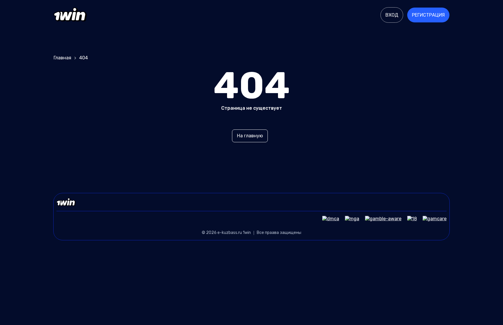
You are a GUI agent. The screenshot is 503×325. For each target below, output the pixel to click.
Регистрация (428, 15)
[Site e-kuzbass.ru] (70, 15)
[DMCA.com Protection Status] (327, 218)
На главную (250, 135)
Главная (62, 58)
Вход (391, 15)
